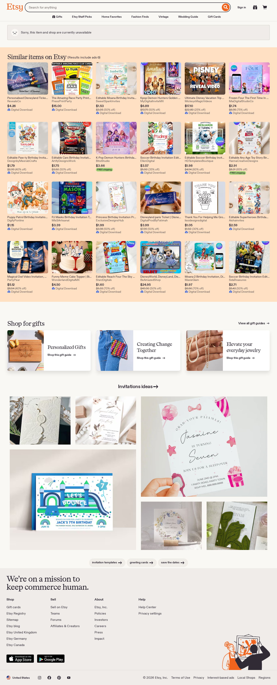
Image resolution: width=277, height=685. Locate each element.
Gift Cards (214, 16)
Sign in (241, 7)
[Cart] (265, 7)
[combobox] (123, 7)
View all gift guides (252, 323)
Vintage (164, 16)
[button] (18, 677)
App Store (20, 659)
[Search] (226, 7)
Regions (265, 678)
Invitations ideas (135, 386)
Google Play (50, 659)
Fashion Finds (140, 16)
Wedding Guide (188, 16)
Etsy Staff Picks (82, 16)
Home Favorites (112, 16)
